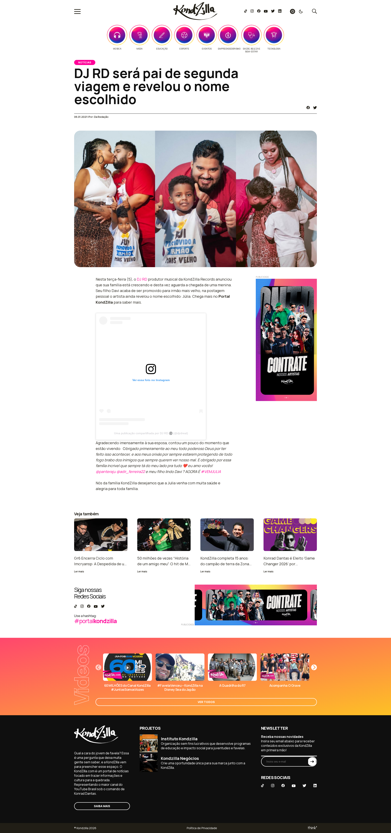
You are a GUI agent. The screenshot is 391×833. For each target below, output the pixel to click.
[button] (314, 667)
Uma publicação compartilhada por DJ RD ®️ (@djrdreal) (151, 433)
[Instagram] (252, 11)
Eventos (206, 48)
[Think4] (312, 828)
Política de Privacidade (202, 828)
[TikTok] (245, 11)
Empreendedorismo (229, 48)
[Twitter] (273, 11)
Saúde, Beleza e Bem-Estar (251, 50)
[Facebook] (258, 11)
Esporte (184, 48)
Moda (139, 48)
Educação (162, 48)
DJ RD (142, 279)
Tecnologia (273, 48)
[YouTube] (266, 11)
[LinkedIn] (280, 11)
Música (117, 48)
